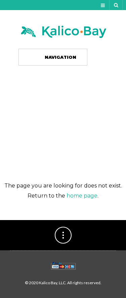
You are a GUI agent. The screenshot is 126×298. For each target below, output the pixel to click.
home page (82, 196)
